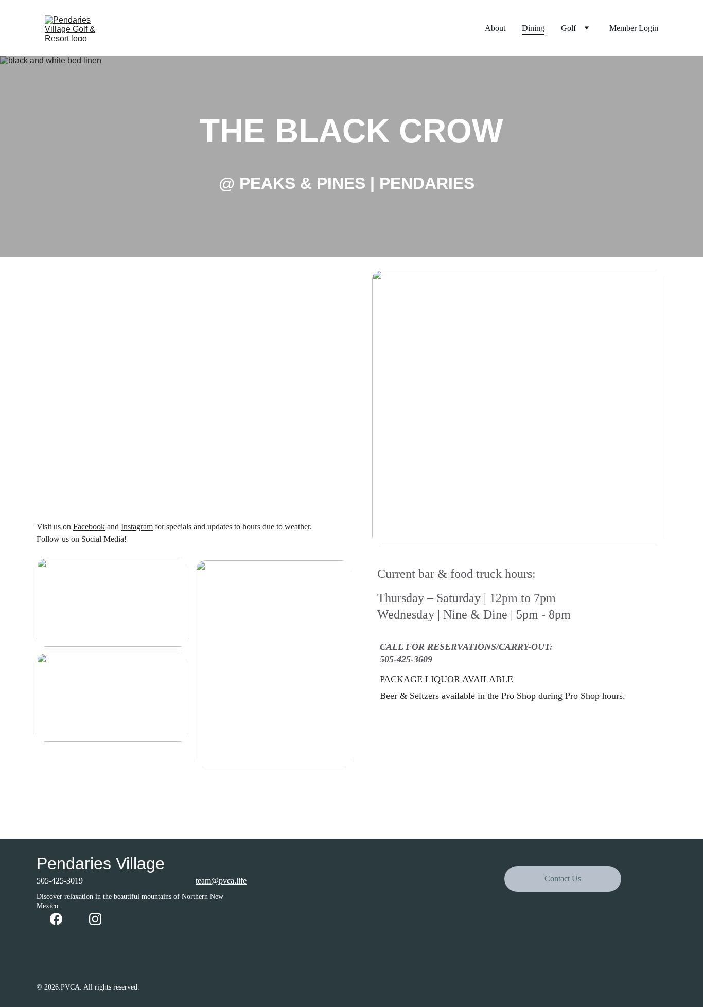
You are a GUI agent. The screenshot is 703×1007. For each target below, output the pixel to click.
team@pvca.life (221, 880)
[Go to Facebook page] (56, 919)
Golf (568, 28)
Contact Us (562, 878)
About (495, 28)
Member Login (633, 28)
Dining (533, 28)
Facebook (89, 526)
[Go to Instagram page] (95, 919)
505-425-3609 (406, 659)
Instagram (137, 526)
